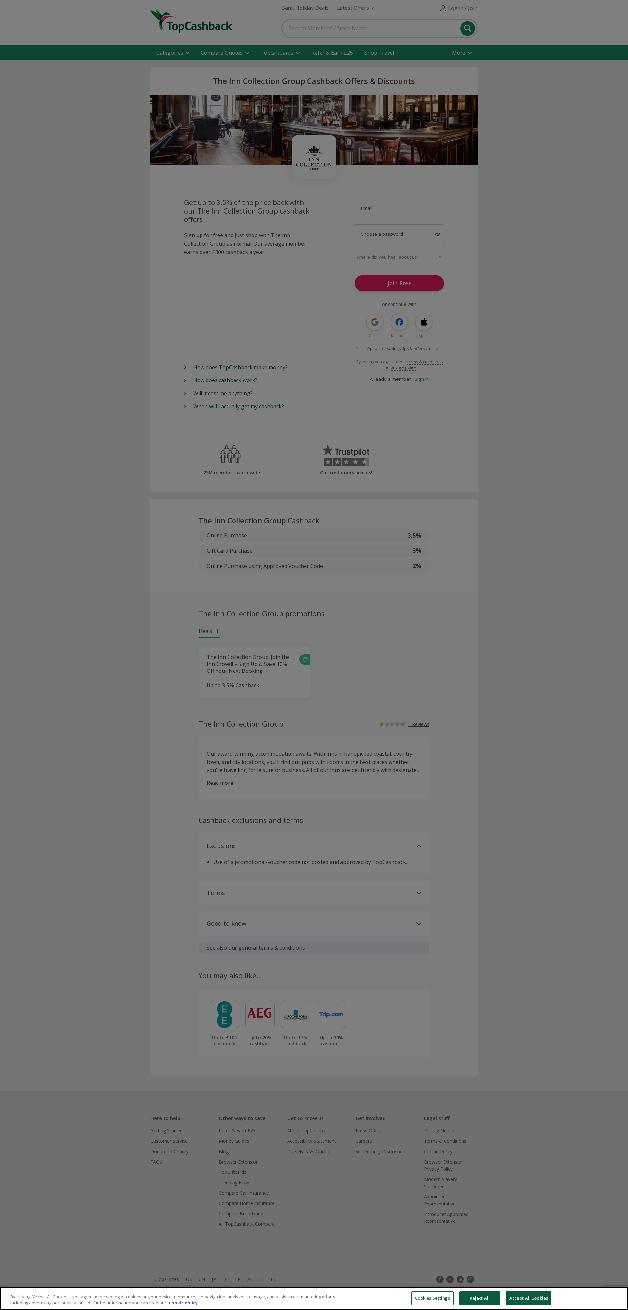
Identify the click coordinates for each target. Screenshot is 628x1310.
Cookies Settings (432, 1298)
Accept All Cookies (528, 1298)
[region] (314, 1298)
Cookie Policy (183, 1303)
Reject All (480, 1298)
